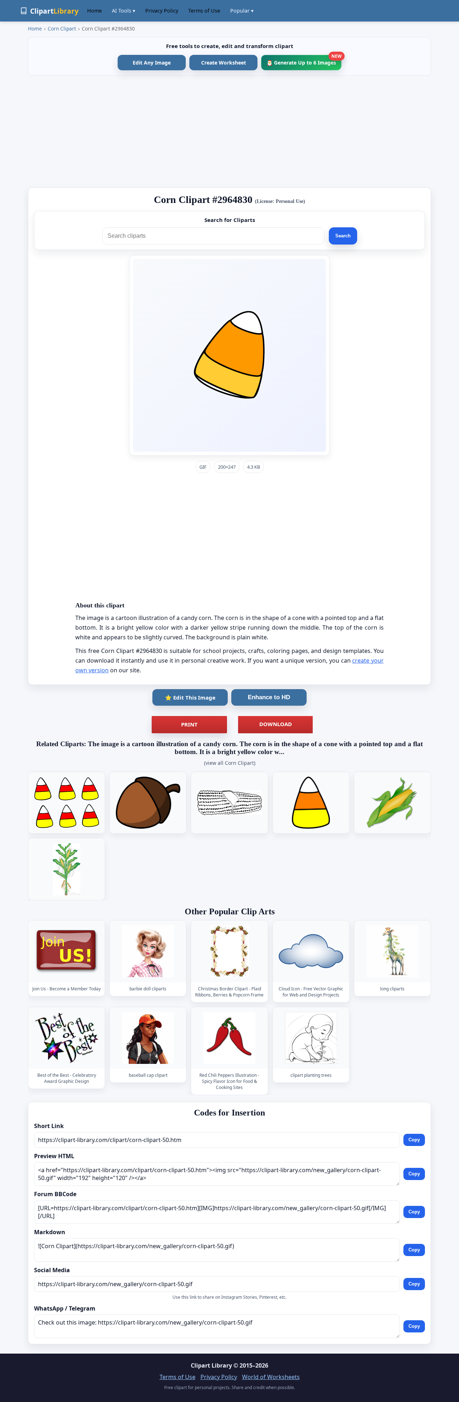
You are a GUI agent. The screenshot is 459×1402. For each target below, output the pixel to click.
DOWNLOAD (275, 724)
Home (94, 10)
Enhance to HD (269, 697)
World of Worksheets (271, 1377)
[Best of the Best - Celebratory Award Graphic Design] (66, 1038)
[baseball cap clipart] (148, 1038)
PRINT (189, 724)
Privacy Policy (161, 10)
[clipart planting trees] (311, 1038)
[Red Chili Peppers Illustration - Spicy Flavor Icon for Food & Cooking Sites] (229, 1038)
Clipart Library (211, 1365)
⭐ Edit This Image (190, 697)
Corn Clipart (62, 28)
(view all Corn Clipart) (229, 762)
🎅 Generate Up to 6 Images (303, 60)
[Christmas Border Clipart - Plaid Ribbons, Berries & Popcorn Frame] (229, 951)
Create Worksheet (223, 62)
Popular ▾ (242, 10)
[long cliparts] (392, 951)
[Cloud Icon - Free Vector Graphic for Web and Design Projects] (311, 951)
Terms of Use (204, 10)
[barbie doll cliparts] (148, 951)
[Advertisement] (229, 131)
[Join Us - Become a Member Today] (66, 951)
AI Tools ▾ (123, 10)
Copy (414, 1139)
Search (343, 235)
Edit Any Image (152, 62)
